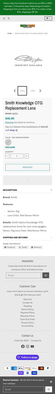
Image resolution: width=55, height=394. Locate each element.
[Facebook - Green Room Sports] (23, 346)
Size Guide (10, 147)
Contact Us (36, 340)
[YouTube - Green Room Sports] (32, 346)
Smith (15, 113)
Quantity (9, 152)
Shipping (9, 122)
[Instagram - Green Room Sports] (27, 346)
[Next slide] (40, 91)
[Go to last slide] (15, 91)
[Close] (51, 381)
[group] (22, 90)
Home (9, 33)
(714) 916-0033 (21, 340)
